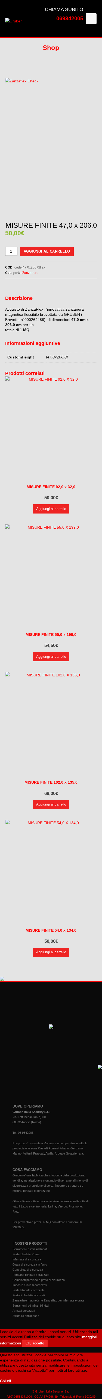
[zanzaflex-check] (51, 145)
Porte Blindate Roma (26, 1254)
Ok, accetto (35, 1343)
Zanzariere (30, 273)
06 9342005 (25, 1132)
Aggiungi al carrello (47, 251)
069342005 (69, 18)
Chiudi (5, 1381)
